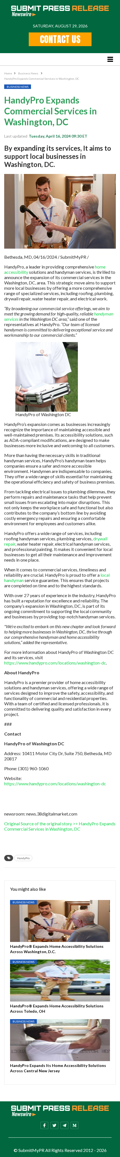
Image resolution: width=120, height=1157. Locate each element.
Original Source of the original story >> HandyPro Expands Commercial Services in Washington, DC (60, 826)
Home (8, 73)
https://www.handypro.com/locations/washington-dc (55, 662)
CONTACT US (60, 39)
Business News (28, 73)
